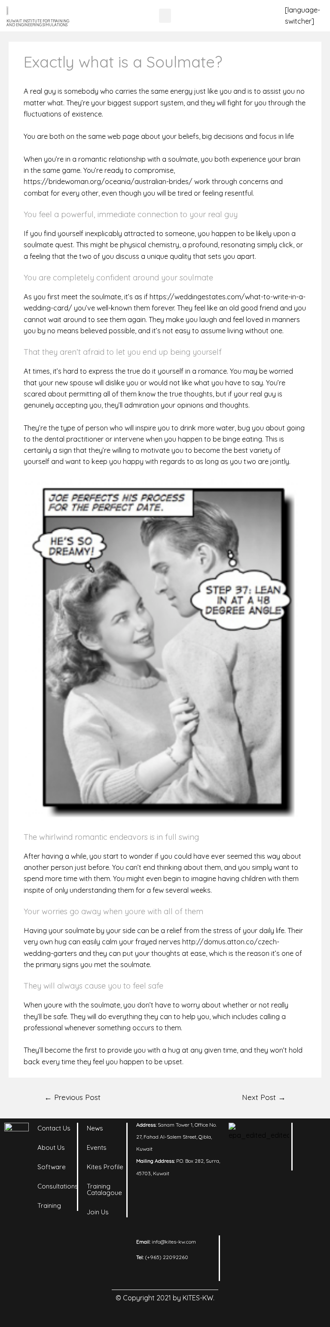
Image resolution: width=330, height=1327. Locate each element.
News (95, 1128)
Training (49, 1205)
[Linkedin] (312, 1133)
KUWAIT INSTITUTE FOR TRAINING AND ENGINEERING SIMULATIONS (37, 22)
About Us (51, 1147)
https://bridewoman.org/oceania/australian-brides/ (108, 181)
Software (51, 1167)
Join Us (98, 1212)
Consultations (57, 1186)
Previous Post (72, 1097)
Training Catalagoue (104, 1189)
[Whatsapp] (312, 1198)
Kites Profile (105, 1167)
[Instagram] (312, 1155)
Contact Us (53, 1128)
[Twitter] (312, 1176)
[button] (165, 16)
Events (97, 1147)
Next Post (264, 1097)
